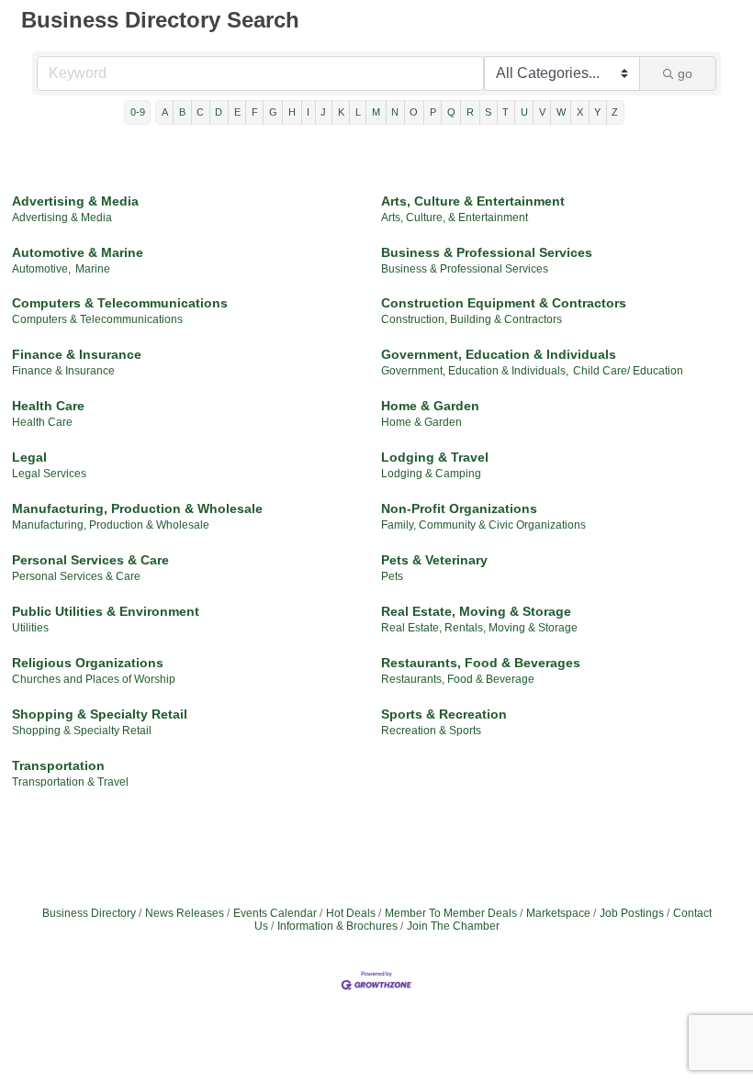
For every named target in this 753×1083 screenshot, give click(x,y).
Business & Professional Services (486, 252)
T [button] (505, 111)
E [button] (237, 111)
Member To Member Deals (451, 913)
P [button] (433, 111)
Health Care (48, 405)
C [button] (200, 111)
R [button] (470, 111)
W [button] (561, 111)
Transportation (58, 765)
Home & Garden (430, 405)
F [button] (255, 111)
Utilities (30, 627)
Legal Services (49, 473)
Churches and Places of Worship (93, 679)
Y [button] (597, 111)
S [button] (488, 111)
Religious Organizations (87, 662)
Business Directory (89, 913)
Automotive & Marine (77, 252)
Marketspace (558, 913)
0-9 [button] (137, 111)
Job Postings (632, 913)
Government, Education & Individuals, (474, 370)
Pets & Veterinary (434, 560)
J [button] (323, 111)
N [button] (395, 111)
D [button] (218, 111)
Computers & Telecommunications (120, 303)
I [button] (308, 111)
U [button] (524, 111)
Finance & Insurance (76, 354)
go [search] (685, 73)
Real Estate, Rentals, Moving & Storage (479, 627)
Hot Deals (351, 913)
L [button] (358, 111)
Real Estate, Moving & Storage (476, 611)
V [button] (542, 111)
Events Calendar (275, 913)
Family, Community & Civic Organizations (483, 525)
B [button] (182, 111)
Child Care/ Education (628, 370)
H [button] (292, 111)
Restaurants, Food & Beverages (480, 662)
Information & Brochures (337, 926)
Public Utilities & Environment (105, 611)
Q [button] (451, 111)
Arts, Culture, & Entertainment (454, 217)
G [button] (273, 111)
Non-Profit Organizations (459, 508)
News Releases (184, 913)
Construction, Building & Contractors (471, 319)
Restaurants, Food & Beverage (457, 679)
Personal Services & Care (90, 560)
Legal (29, 457)
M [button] (376, 111)
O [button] (414, 111)
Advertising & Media (75, 201)
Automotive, (41, 268)
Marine (92, 268)
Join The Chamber (453, 926)
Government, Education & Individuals (498, 354)
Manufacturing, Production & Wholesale (137, 508)
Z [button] (615, 111)
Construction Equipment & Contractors (503, 303)
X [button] (580, 111)
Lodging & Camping (431, 473)
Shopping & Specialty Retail (99, 714)
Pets (392, 576)
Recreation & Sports (431, 730)
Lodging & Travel (435, 457)
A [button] (165, 111)
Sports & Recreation (444, 714)
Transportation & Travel (70, 782)
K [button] (341, 111)
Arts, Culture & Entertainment (473, 201)
